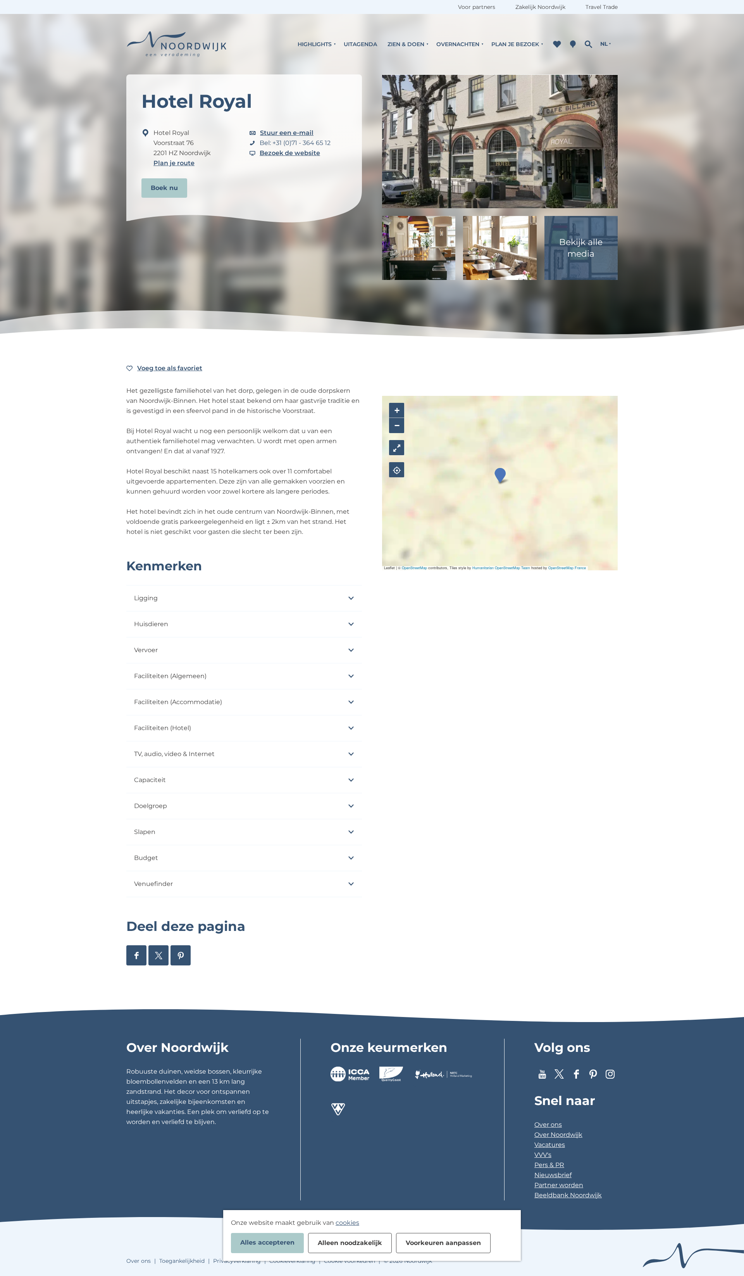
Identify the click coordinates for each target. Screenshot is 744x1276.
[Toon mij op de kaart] (396, 469)
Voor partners (476, 6)
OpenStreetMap (414, 567)
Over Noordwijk (558, 1134)
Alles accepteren (267, 1242)
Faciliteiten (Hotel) (162, 728)
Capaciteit (150, 780)
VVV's (542, 1155)
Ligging (146, 598)
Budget (146, 858)
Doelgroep (150, 806)
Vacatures (549, 1144)
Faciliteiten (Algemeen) (170, 676)
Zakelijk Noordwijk (540, 6)
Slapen (144, 832)
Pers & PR (549, 1165)
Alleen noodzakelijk (350, 1243)
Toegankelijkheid (182, 1260)
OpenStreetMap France (567, 567)
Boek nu (164, 188)
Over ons (548, 1124)
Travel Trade (602, 6)
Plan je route (174, 163)
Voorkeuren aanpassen (443, 1243)
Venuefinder (153, 884)
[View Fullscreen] (396, 447)
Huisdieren (151, 624)
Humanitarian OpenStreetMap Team (501, 567)
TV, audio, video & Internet (174, 754)
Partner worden (558, 1185)
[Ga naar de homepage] (176, 44)
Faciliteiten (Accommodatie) (178, 702)
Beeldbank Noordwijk (568, 1195)
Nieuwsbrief (553, 1175)
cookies (347, 1222)
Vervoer (146, 650)
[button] (500, 475)
